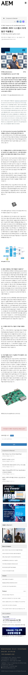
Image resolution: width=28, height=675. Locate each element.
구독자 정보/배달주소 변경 (7, 654)
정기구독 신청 (11, 651)
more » (25, 591)
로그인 (12, 435)
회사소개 (14, 649)
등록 (14, 444)
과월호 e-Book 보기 (7, 525)
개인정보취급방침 (21, 649)
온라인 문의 (4, 651)
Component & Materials (11, 18)
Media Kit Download (6, 649)
